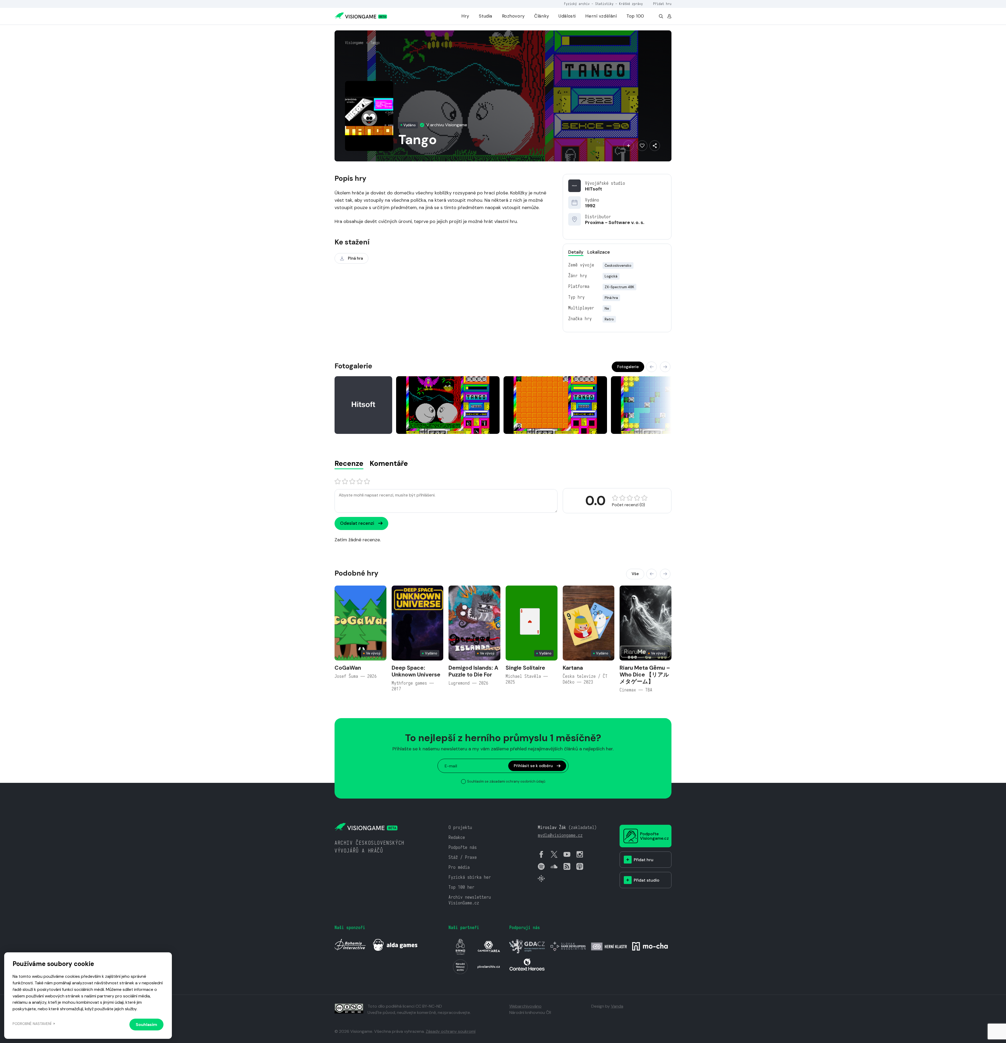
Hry (465, 16)
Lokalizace (598, 252)
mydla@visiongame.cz (560, 835)
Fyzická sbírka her (470, 877)
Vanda (617, 1006)
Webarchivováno (525, 1006)
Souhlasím (146, 1024)
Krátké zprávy (631, 4)
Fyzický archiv (577, 4)
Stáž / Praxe (463, 857)
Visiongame (354, 42)
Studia (485, 16)
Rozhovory (513, 16)
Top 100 (635, 16)
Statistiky (604, 4)
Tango (375, 42)
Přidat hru (662, 4)
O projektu (460, 827)
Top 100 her (461, 887)
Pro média (459, 867)
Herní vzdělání (601, 16)
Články (541, 16)
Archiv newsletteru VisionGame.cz (470, 900)
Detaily (575, 252)
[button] (651, 367)
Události (567, 16)
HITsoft (593, 189)
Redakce (457, 837)
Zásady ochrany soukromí (450, 1031)
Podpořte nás (463, 847)
